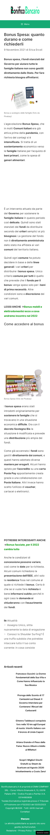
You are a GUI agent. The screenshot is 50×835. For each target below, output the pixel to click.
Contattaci (25, 811)
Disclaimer (39, 830)
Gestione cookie (43, 833)
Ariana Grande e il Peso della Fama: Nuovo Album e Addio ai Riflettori (30, 746)
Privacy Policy (25, 830)
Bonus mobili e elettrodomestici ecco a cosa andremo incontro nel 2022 (23, 311)
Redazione (11, 830)
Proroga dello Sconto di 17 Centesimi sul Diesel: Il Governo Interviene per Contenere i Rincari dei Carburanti (30, 703)
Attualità (12, 620)
